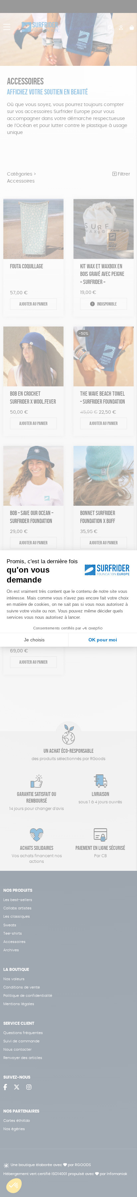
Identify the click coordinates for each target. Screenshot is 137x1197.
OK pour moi (102, 639)
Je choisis (34, 639)
